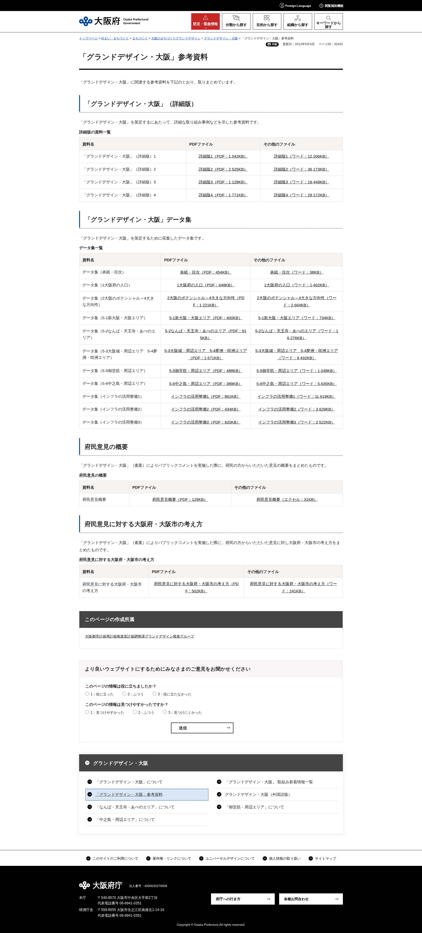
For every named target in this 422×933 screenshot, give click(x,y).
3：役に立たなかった (174, 694)
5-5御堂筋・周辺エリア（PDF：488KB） (205, 371)
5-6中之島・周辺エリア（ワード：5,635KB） (296, 384)
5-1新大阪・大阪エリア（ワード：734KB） (296, 318)
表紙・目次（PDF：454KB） (205, 272)
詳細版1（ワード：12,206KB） (301, 156)
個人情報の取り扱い (285, 858)
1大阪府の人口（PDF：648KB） (206, 285)
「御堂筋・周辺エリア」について (254, 807)
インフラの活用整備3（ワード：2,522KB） (296, 422)
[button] (295, 5)
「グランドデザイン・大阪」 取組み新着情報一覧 (269, 782)
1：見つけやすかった (107, 712)
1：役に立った (102, 694)
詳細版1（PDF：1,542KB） (223, 156)
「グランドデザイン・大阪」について (129, 782)
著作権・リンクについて (172, 858)
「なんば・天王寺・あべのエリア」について (135, 807)
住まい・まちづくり (115, 38)
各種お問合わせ (296, 899)
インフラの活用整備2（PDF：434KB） (205, 409)
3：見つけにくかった (185, 712)
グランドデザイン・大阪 (221, 38)
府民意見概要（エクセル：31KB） (287, 499)
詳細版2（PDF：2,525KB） (223, 169)
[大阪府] (113, 21)
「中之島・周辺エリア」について (125, 819)
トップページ (88, 38)
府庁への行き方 (228, 899)
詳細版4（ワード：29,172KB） (301, 195)
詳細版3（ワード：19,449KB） (301, 182)
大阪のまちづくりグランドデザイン (175, 38)
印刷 (274, 44)
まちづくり (140, 38)
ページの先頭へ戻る (345, 882)
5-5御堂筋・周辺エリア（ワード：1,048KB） (296, 371)
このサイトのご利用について (115, 858)
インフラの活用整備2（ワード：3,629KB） (296, 409)
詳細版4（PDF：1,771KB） (223, 195)
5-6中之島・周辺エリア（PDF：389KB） (205, 384)
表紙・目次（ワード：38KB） (296, 272)
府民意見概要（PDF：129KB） (180, 499)
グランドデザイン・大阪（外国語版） (258, 794)
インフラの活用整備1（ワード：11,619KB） (296, 396)
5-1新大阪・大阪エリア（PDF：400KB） (205, 318)
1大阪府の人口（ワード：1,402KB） (296, 285)
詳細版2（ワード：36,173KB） (301, 169)
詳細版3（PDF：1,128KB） (223, 182)
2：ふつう (136, 694)
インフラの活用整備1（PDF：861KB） (205, 396)
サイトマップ (325, 858)
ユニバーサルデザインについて (230, 858)
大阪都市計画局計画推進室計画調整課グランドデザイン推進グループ (139, 636)
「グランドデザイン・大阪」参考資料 (129, 794)
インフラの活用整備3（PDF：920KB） (205, 422)
